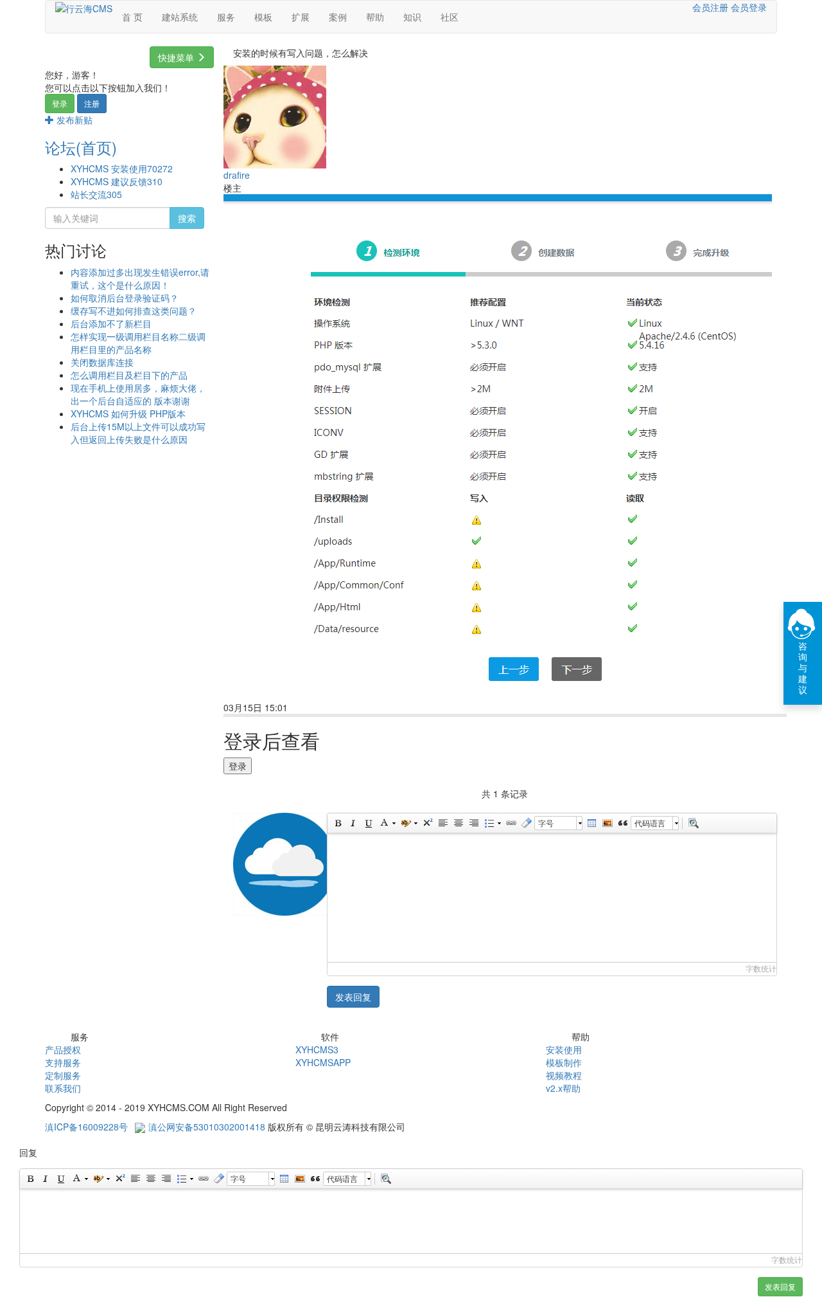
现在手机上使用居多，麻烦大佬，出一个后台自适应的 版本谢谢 (138, 394)
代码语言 (649, 822)
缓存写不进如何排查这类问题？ (134, 310)
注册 (92, 103)
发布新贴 (73, 119)
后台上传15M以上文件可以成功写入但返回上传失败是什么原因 (138, 433)
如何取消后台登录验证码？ (125, 297)
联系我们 (63, 1088)
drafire (236, 174)
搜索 (187, 218)
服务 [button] (226, 16)
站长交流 (96, 194)
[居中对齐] (457, 823)
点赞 (352, 708)
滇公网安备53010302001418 (206, 1126)
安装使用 (564, 1049)
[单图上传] (606, 823)
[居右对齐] (473, 823)
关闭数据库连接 (102, 362)
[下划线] (368, 823)
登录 (59, 103)
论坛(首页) (81, 147)
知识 (412, 16)
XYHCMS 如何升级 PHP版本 (128, 413)
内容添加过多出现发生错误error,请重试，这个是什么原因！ (140, 278)
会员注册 (710, 7)
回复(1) (313, 708)
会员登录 (749, 7)
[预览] (692, 823)
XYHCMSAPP (323, 1062)
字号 (546, 822)
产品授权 (63, 1049)
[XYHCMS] (83, 7)
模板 (263, 16)
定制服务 (63, 1075)
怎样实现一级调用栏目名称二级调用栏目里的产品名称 (138, 343)
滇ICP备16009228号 (86, 1126)
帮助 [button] (375, 16)
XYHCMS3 (316, 1049)
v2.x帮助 (563, 1088)
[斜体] (352, 823)
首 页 (132, 16)
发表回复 (353, 996)
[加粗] (337, 823)
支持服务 (63, 1062)
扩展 (301, 16)
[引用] (622, 823)
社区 (450, 16)
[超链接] (510, 823)
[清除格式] (526, 823)
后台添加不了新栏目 (111, 323)
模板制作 (564, 1062)
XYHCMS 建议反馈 (116, 181)
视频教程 (564, 1075)
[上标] (427, 823)
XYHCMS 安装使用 (122, 168)
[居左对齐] (442, 823)
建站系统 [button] (180, 16)
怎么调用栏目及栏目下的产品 (129, 374)
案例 (338, 16)
